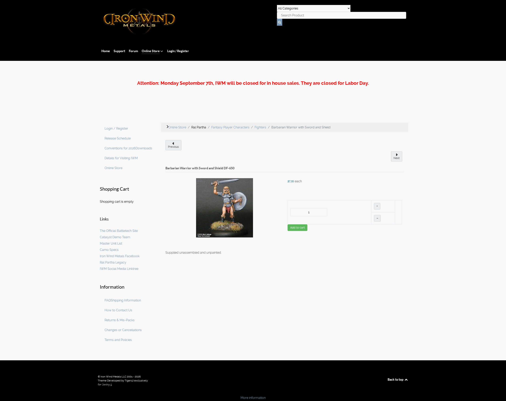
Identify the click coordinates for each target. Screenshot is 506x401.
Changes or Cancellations (123, 330)
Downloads (144, 148)
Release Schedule (118, 138)
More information (253, 398)
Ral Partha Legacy (113, 262)
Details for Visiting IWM (121, 158)
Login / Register (116, 128)
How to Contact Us (118, 310)
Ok (4, 391)
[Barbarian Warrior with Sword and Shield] (224, 207)
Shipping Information (126, 300)
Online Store (113, 168)
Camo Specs (109, 250)
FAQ (108, 300)
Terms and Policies (118, 340)
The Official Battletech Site (119, 231)
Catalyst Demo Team (115, 237)
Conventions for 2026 (120, 148)
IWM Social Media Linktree (119, 269)
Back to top (396, 379)
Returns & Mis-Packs (120, 320)
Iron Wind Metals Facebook (120, 256)
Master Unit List (111, 243)
